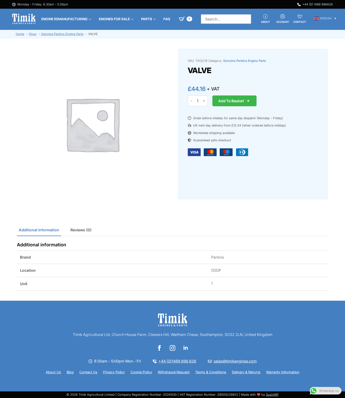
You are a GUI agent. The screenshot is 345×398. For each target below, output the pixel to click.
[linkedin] (185, 348)
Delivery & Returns (246, 372)
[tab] (39, 230)
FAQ (166, 19)
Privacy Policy (114, 372)
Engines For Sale (114, 19)
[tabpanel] (172, 266)
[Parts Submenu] (154, 19)
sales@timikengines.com (235, 361)
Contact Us (88, 372)
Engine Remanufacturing (64, 19)
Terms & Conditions (210, 372)
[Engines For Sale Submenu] (132, 19)
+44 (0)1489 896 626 (177, 361)
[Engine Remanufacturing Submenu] (89, 19)
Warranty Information (282, 372)
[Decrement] (191, 101)
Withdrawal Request (174, 372)
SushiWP (272, 394)
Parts (146, 19)
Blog (70, 372)
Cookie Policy (141, 372)
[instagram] (172, 348)
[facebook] (159, 348)
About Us (53, 372)
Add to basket (231, 100)
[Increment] (204, 101)
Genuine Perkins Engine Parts (244, 61)
